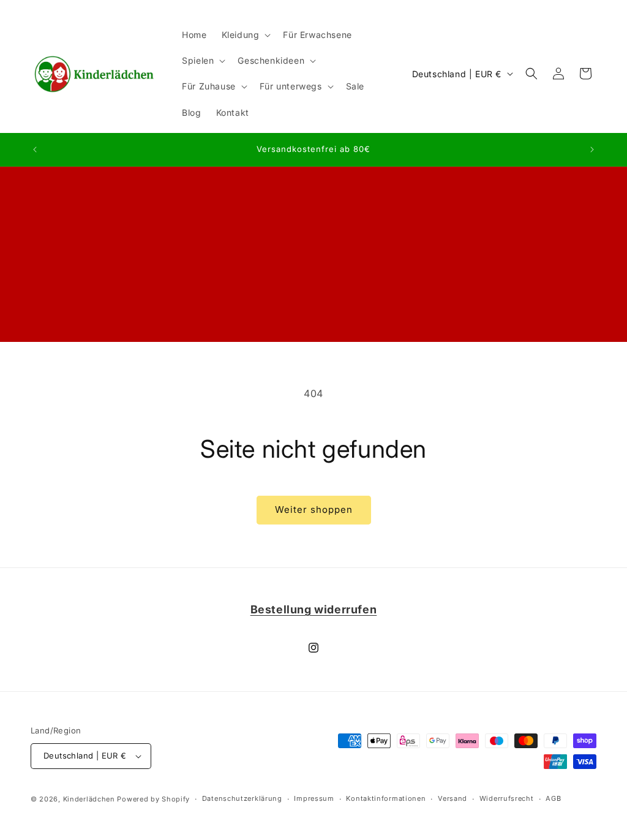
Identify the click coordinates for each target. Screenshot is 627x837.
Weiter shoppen (314, 509)
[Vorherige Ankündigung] (34, 149)
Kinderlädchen (89, 799)
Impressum (314, 798)
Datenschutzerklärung (242, 798)
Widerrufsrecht (506, 798)
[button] (245, 35)
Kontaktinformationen (386, 798)
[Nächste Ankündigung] (592, 149)
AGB (553, 798)
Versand (452, 798)
